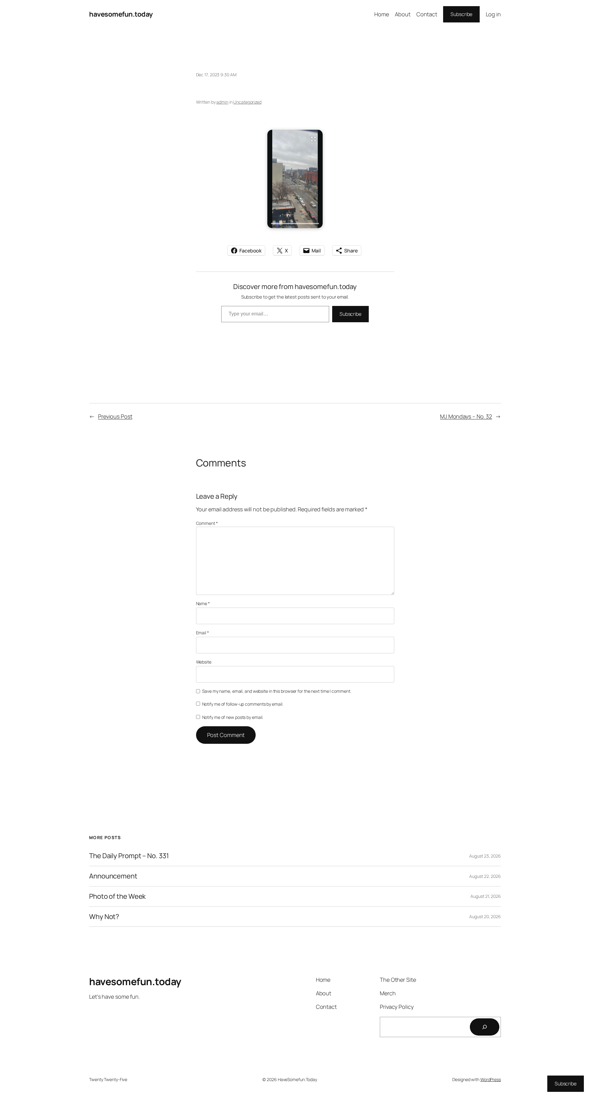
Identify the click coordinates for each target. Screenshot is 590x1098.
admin (222, 102)
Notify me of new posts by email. (232, 717)
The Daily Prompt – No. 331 (129, 856)
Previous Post (115, 416)
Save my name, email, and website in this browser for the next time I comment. (276, 691)
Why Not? (104, 917)
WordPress (490, 1079)
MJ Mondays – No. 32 (466, 416)
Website (203, 662)
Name (203, 603)
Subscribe (461, 14)
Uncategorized (247, 102)
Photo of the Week (117, 896)
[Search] (484, 1027)
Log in (493, 14)
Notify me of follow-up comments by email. (242, 704)
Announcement (113, 876)
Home (381, 14)
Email (202, 633)
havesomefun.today (121, 14)
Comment (207, 523)
